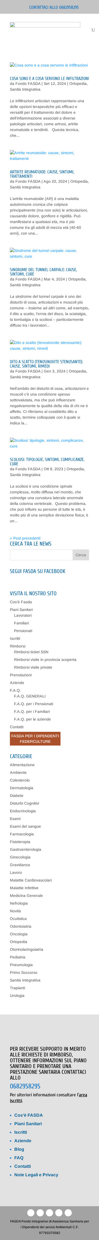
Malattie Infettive (24, 888)
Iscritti (15, 638)
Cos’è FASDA (28, 1115)
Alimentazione (22, 765)
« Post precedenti (25, 538)
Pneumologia (21, 965)
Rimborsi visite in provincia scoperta (45, 659)
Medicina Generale (26, 895)
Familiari (21, 623)
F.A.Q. (15, 690)
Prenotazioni (21, 675)
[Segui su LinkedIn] (40, 1212)
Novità (15, 911)
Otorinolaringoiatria (26, 949)
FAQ (18, 1157)
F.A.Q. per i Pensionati (33, 704)
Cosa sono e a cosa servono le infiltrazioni (49, 78)
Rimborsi (17, 646)
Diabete (16, 795)
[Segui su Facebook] (30, 1212)
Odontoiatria (20, 926)
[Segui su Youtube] (49, 1212)
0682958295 (25, 1086)
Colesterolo (20, 780)
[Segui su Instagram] (68, 1212)
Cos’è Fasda (21, 602)
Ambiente (18, 772)
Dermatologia (21, 788)
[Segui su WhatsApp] (58, 1212)
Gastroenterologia (25, 849)
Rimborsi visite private (33, 667)
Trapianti (17, 988)
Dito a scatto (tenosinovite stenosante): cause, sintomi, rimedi (46, 364)
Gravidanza (20, 865)
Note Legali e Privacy (36, 1174)
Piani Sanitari (21, 609)
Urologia (17, 995)
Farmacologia (22, 834)
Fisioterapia (20, 841)
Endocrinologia (23, 811)
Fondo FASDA (27, 83)
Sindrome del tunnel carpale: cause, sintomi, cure (43, 272)
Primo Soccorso (23, 972)
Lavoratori (23, 615)
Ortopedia (78, 83)
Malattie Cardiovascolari (31, 880)
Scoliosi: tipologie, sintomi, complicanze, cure (47, 461)
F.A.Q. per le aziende (32, 719)
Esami (15, 818)
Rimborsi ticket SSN (31, 652)
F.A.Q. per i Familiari (32, 711)
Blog (19, 1149)
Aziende (17, 682)
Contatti (16, 727)
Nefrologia (19, 903)
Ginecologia (20, 857)
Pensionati (23, 631)
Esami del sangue (25, 826)
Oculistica (18, 918)
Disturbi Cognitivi (24, 803)
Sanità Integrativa (25, 89)
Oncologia (19, 934)
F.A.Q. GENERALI (30, 696)
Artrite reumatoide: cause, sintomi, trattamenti (42, 174)
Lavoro (16, 872)
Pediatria (17, 957)
